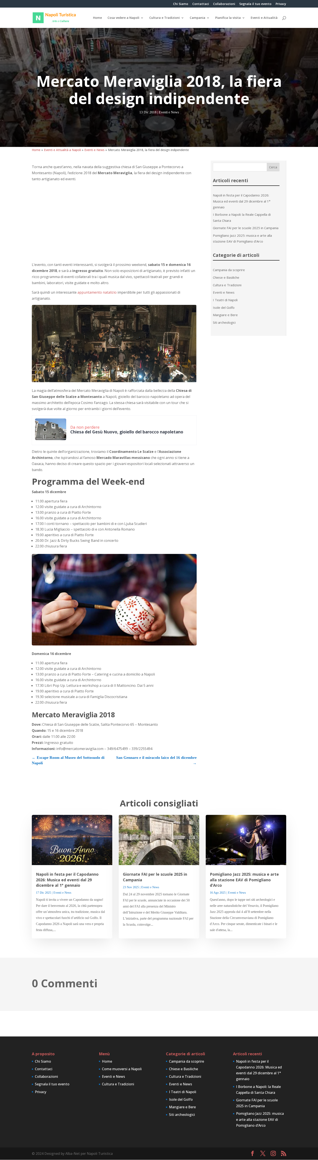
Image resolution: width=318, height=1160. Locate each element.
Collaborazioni (224, 4)
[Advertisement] (114, 221)
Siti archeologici (224, 322)
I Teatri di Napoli (225, 300)
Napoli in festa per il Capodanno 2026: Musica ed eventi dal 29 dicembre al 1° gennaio (241, 201)
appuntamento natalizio (97, 292)
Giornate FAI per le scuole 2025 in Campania (245, 228)
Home (97, 18)
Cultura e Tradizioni (164, 18)
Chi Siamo (180, 4)
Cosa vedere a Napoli (123, 18)
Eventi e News (169, 112)
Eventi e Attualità (264, 18)
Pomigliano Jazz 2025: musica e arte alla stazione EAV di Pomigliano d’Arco (244, 880)
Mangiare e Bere (225, 315)
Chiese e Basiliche (226, 277)
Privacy (281, 4)
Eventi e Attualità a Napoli (62, 150)
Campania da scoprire (229, 270)
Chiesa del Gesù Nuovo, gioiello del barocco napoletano (126, 432)
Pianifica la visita (228, 18)
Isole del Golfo (223, 307)
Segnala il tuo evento (255, 4)
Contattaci (200, 4)
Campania (197, 18)
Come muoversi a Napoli (122, 1069)
